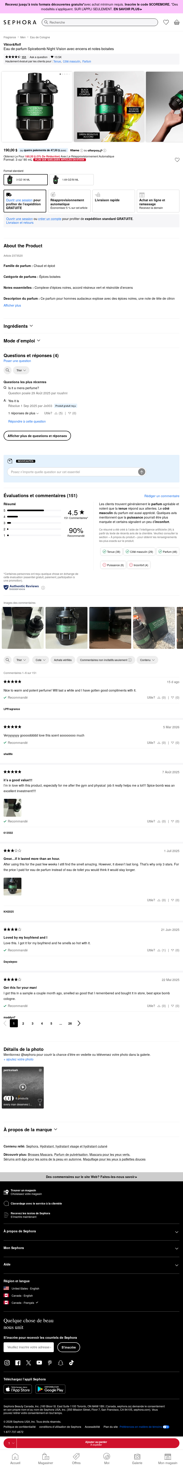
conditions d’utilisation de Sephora (60, 1426)
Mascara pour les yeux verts (109, 1154)
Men (23, 37)
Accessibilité (92, 1426)
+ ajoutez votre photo (18, 1059)
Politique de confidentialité (20, 1426)
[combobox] (100, 22)
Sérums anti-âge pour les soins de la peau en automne (42, 1159)
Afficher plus (12, 305)
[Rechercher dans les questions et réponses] (8, 370)
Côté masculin (71, 61)
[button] (81, 150)
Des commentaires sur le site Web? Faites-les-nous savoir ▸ (91, 1176)
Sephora (32, 1146)
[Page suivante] (79, 1023)
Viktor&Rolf (12, 45)
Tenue (57, 61)
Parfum (86, 61)
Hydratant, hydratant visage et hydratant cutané (73, 1146)
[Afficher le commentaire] (23, 628)
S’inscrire (69, 1347)
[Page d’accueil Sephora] (20, 22)
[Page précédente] (5, 1023)
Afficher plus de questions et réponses (37, 435)
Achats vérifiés (63, 660)
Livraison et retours (19, 222)
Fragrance (10, 37)
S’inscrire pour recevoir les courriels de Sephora (40, 1338)
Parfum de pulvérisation (71, 1154)
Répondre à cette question (27, 421)
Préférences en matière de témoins (141, 1426)
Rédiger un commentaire (161, 496)
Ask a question (39, 57)
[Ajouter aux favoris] (177, 160)
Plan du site (111, 1426)
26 (70, 1023)
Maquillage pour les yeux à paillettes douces (114, 1159)
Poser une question (17, 360)
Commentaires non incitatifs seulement (103, 660)
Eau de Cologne (40, 37)
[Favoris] (166, 22)
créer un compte (49, 219)
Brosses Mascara (40, 1154)
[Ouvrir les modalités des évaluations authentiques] (43, 587)
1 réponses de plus (21, 413)
